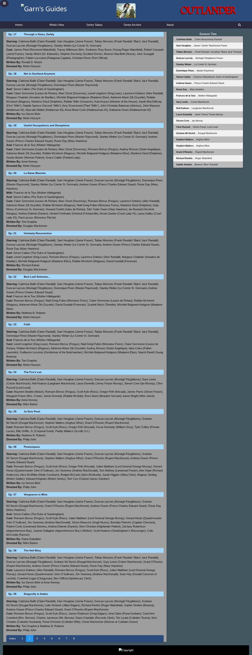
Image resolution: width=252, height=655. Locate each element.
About (170, 24)
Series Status (94, 24)
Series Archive (132, 24)
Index (12, 638)
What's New (56, 24)
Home (19, 24)
